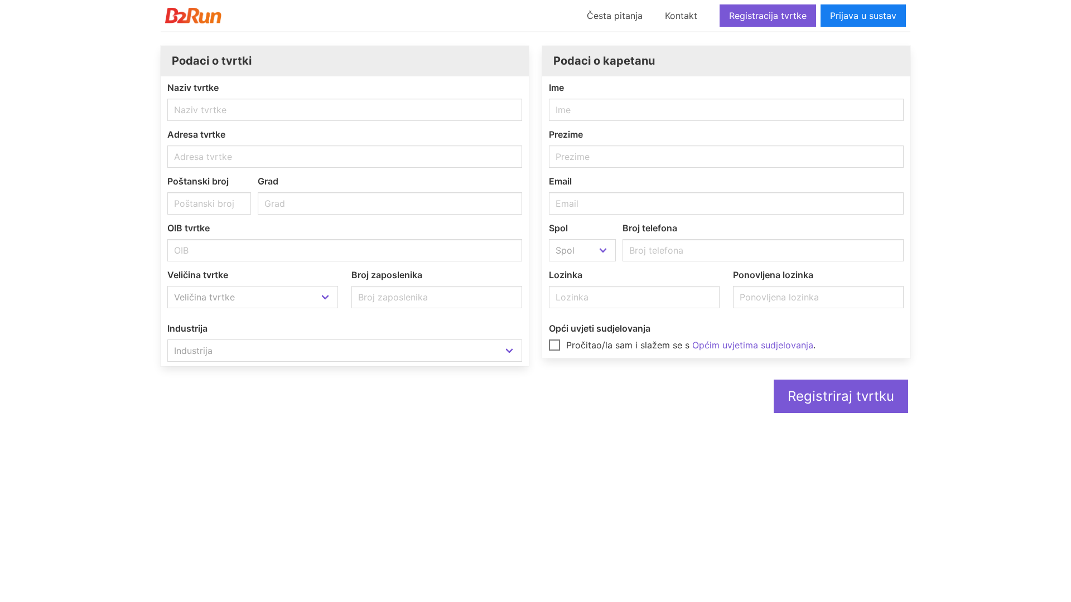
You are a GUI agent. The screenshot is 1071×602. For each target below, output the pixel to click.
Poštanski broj (198, 181)
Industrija (187, 328)
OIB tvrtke (188, 228)
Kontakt (681, 15)
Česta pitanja (615, 15)
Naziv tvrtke (193, 87)
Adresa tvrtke (196, 134)
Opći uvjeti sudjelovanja (599, 328)
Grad (268, 181)
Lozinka (565, 274)
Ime (556, 87)
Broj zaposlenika (386, 274)
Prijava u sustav (863, 15)
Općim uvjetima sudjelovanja (752, 345)
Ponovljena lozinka (773, 274)
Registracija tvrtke (768, 15)
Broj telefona (650, 228)
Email (560, 181)
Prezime (566, 134)
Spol (558, 228)
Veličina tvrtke (197, 274)
